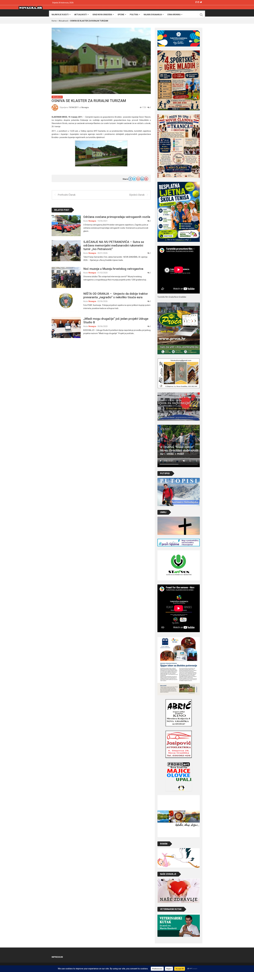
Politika (134, 15)
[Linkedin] (142, 179)
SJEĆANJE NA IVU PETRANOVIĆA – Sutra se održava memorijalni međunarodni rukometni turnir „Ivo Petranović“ (113, 245)
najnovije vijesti (60, 15)
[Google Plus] (138, 179)
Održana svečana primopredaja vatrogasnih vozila (116, 217)
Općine (121, 15)
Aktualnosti (80, 15)
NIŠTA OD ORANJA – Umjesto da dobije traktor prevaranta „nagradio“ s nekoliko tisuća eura (115, 295)
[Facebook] (196, 2)
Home (54, 21)
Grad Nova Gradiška (102, 15)
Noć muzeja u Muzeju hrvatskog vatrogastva (113, 268)
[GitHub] (198, 2)
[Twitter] (201, 2)
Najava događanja (153, 15)
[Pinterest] (146, 179)
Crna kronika (173, 15)
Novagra (85, 107)
